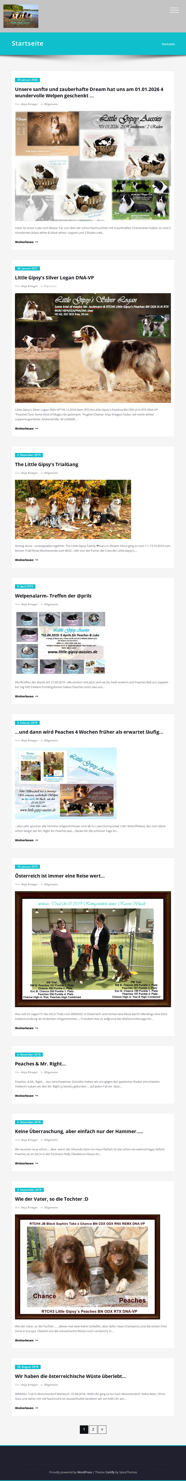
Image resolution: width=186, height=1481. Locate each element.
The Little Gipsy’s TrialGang (46, 464)
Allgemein (51, 104)
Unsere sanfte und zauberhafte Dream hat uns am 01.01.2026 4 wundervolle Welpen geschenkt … (89, 92)
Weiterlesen (24, 242)
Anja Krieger (29, 104)
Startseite (168, 44)
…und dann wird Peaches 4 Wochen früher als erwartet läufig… (89, 732)
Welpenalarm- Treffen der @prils (53, 596)
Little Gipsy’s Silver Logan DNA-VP (54, 277)
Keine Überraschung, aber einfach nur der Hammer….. (79, 1131)
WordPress (84, 1472)
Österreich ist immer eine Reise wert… (60, 876)
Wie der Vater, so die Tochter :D (51, 1199)
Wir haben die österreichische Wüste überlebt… (70, 1376)
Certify (110, 1472)
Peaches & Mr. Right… (40, 1063)
